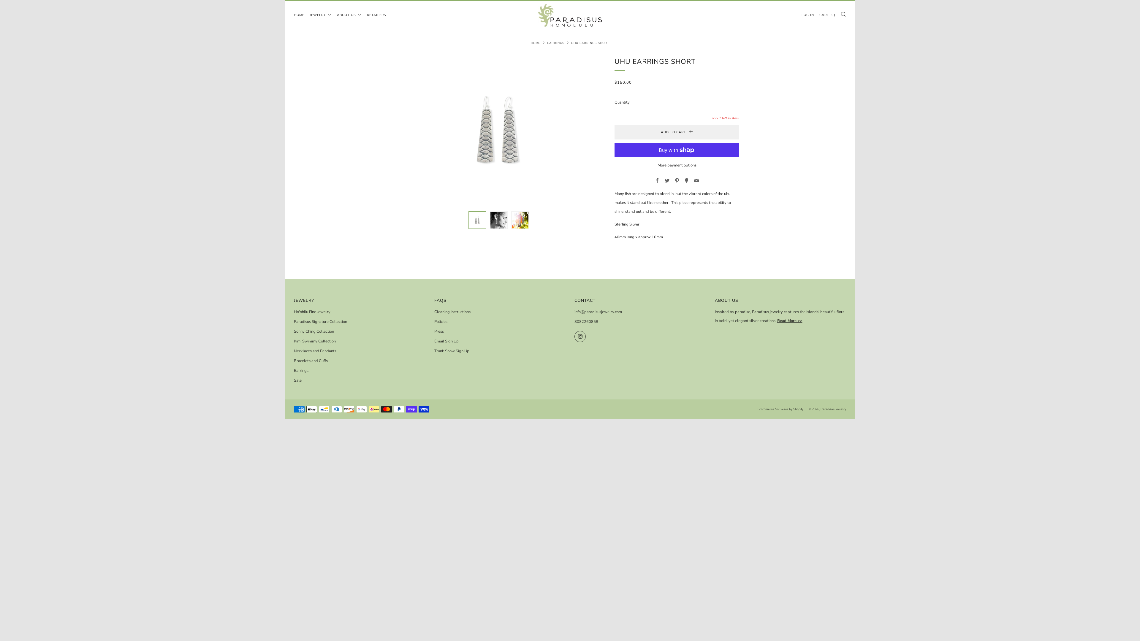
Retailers (376, 15)
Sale (298, 380)
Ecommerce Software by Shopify (780, 409)
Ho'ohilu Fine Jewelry (312, 312)
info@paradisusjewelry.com (598, 312)
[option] (499, 130)
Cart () (827, 15)
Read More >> (789, 320)
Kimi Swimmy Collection (315, 341)
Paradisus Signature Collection (320, 321)
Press (439, 331)
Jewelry (318, 15)
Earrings (555, 43)
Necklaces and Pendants (315, 351)
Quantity (622, 102)
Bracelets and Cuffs (311, 361)
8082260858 (586, 321)
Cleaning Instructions (452, 312)
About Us (346, 15)
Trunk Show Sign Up (451, 351)
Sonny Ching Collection (314, 331)
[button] (477, 220)
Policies (440, 321)
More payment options (677, 165)
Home (299, 15)
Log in (808, 15)
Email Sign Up (446, 341)
